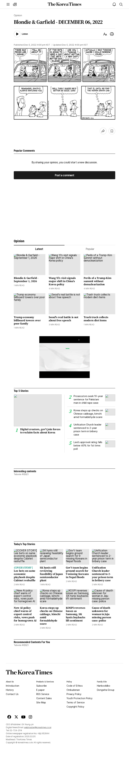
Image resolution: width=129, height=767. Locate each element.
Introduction (12, 685)
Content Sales (44, 698)
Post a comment (64, 175)
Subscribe (41, 685)
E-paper (40, 690)
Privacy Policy (74, 694)
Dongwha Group (105, 690)
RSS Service (42, 694)
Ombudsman (73, 690)
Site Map (41, 702)
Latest (39, 249)
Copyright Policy (75, 706)
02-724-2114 (16, 730)
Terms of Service (76, 702)
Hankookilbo (103, 685)
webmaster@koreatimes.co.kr (37, 727)
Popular (90, 249)
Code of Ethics (75, 685)
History (10, 690)
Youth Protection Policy (79, 698)
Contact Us (12, 694)
